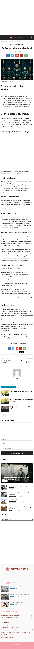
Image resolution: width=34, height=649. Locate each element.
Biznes (12, 604)
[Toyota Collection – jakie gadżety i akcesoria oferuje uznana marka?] (4, 508)
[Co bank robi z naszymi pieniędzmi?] (5, 393)
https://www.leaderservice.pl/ (8, 339)
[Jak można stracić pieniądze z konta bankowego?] (5, 401)
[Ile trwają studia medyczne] (5, 589)
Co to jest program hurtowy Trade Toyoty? (18, 486)
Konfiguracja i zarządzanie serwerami (11, 615)
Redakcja (9, 51)
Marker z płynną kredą (16, 602)
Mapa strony (17, 644)
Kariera (12, 596)
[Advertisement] (17, 17)
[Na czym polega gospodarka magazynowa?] (5, 597)
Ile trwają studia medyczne (17, 587)
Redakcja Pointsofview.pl (14, 481)
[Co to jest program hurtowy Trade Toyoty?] (4, 487)
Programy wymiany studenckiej (9, 625)
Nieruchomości (13, 496)
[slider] (6, 343)
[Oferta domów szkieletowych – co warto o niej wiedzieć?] (4, 501)
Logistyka (12, 487)
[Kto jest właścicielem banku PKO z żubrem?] (5, 409)
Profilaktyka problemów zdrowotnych (11, 627)
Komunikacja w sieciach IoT (8, 630)
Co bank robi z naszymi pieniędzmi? (21, 391)
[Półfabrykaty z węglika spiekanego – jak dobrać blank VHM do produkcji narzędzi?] (17, 473)
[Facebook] (17, 576)
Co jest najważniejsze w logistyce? (7, 361)
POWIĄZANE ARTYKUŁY (8, 387)
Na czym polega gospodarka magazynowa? (20, 594)
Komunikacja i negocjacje (8, 637)
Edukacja (13, 588)
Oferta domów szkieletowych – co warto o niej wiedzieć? (21, 500)
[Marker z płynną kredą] (5, 604)
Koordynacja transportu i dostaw (9, 617)
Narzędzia (5, 481)
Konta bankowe (5, 622)
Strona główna (4, 41)
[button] (31, 37)
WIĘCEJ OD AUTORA (22, 387)
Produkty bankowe (19, 44)
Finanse (12, 44)
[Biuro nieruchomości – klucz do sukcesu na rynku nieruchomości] (4, 494)
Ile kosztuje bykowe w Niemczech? (27, 361)
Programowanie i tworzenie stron (10, 620)
